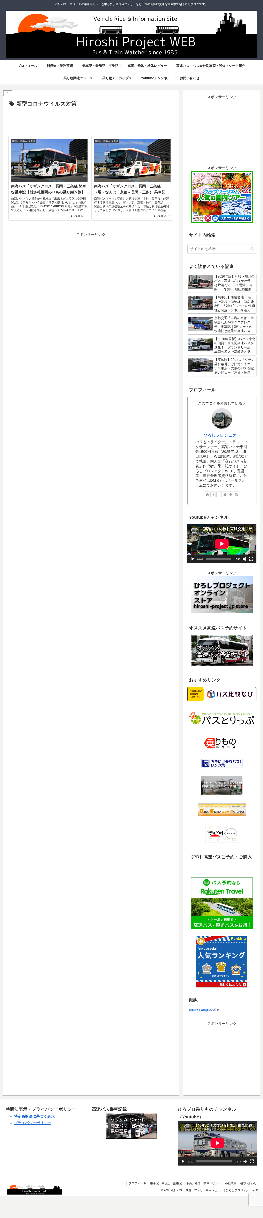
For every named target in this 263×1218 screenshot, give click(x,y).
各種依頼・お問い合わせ (241, 1183)
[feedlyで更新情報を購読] (230, 494)
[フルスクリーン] (251, 559)
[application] (221, 543)
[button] (252, 248)
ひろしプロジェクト (221, 435)
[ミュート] (244, 559)
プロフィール (137, 1183)
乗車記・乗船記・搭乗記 (166, 1183)
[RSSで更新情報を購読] (236, 494)
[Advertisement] (91, 120)
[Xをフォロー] (213, 494)
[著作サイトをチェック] (207, 494)
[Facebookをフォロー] (219, 494)
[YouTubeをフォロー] (224, 494)
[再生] (193, 559)
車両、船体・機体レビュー (203, 1183)
